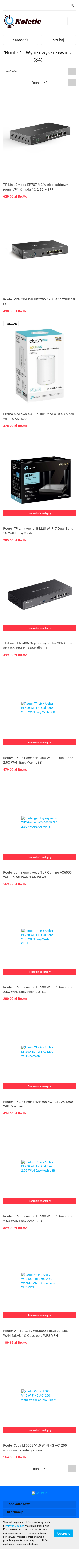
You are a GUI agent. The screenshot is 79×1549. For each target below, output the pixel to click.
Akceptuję (63, 1533)
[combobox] (39, 71)
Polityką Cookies (14, 1525)
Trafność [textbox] (11, 71)
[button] (39, 1504)
